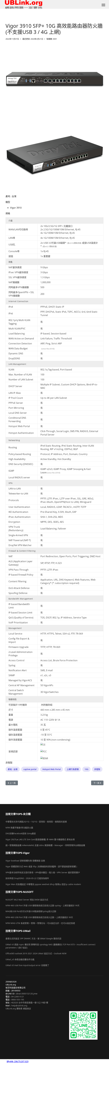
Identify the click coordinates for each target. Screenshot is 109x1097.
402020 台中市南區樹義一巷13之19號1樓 (29, 1002)
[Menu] (103, 5)
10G (86, 769)
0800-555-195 (17, 999)
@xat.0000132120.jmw (26, 993)
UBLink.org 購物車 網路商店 (18, 1008)
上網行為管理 (73, 769)
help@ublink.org (19, 1005)
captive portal (29, 769)
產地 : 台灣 (12, 769)
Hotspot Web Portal (51, 769)
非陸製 (97, 769)
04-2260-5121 (17, 996)
